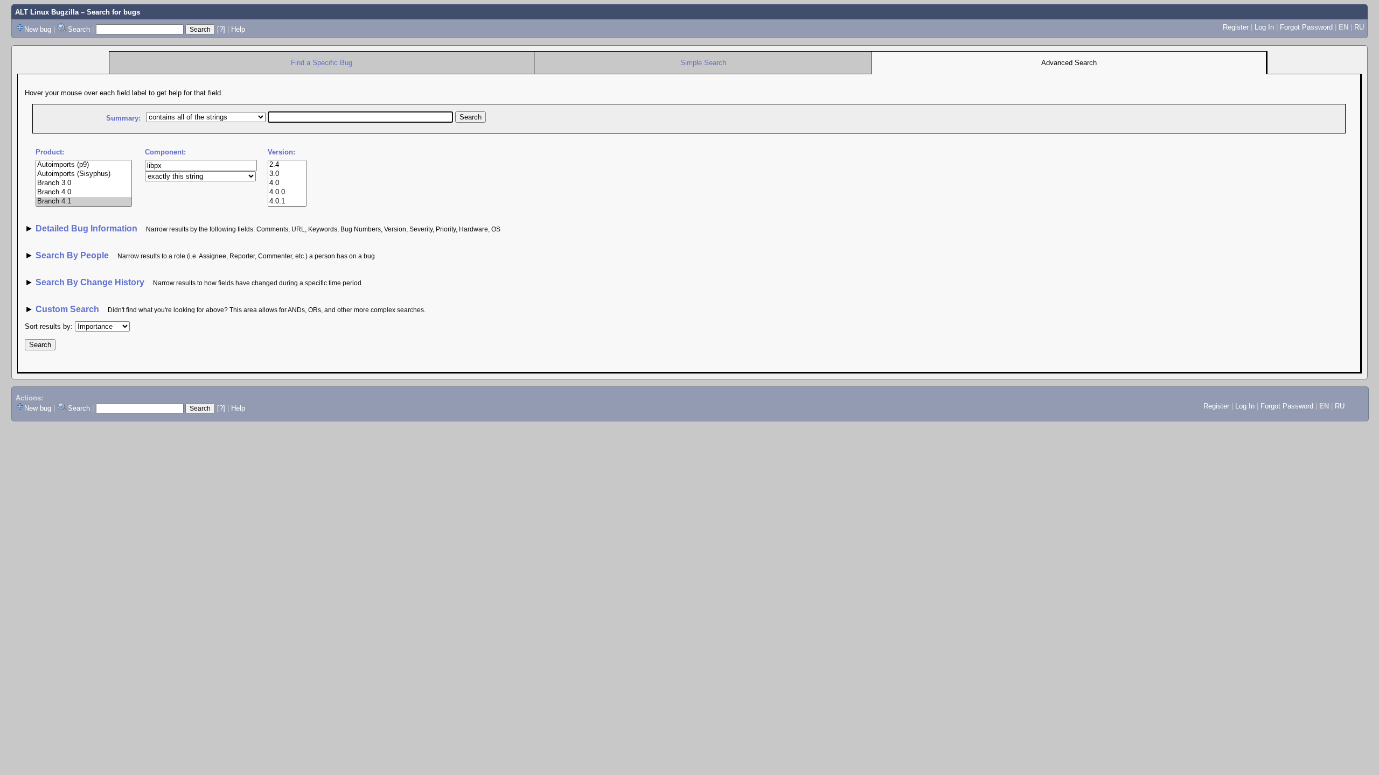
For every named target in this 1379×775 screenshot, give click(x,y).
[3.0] (287, 174)
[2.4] (287, 165)
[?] (221, 29)
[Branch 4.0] (83, 192)
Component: (165, 152)
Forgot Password (1306, 27)
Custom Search (67, 309)
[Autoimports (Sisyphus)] (83, 174)
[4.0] (287, 183)
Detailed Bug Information (88, 228)
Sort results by (48, 326)
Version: (281, 152)
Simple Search (703, 63)
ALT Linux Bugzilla (47, 12)
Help (238, 29)
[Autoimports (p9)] (83, 165)
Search (79, 29)
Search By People (72, 255)
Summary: (123, 118)
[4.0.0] (287, 192)
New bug (37, 29)
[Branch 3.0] (83, 183)
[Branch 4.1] (83, 201)
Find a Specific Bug (321, 63)
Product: (50, 152)
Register (1236, 27)
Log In (1264, 27)
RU (1359, 27)
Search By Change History (90, 282)
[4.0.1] (287, 201)
